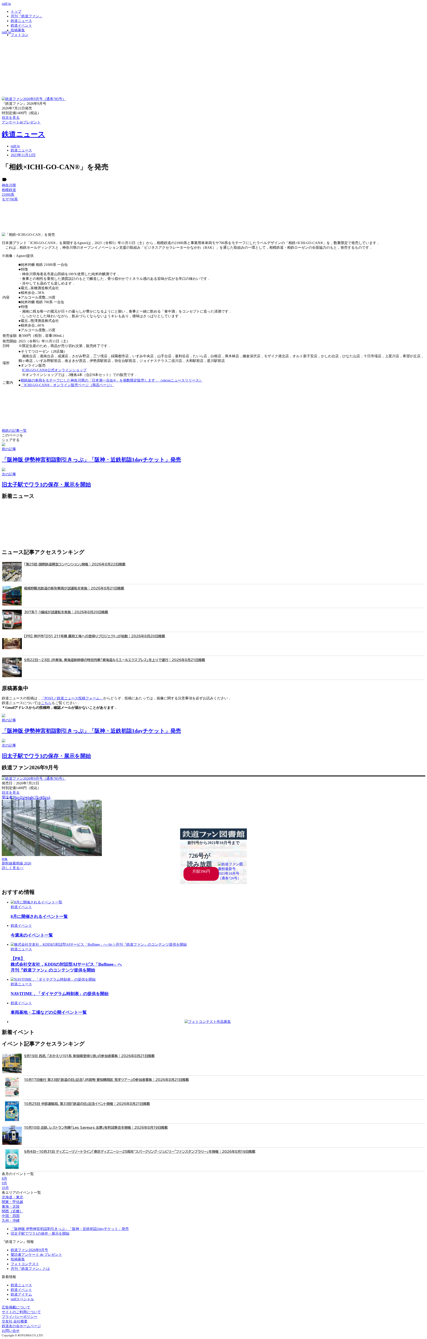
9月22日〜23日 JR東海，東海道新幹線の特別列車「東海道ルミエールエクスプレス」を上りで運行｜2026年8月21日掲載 (114, 660)
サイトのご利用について (21, 1312)
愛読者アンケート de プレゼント (36, 1254)
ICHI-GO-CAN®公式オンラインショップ (54, 370)
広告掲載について (16, 1307)
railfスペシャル (22, 1299)
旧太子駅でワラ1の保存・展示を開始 (40, 1233)
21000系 (8, 194)
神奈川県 (9, 185)
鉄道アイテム (21, 1294)
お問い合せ (11, 1331)
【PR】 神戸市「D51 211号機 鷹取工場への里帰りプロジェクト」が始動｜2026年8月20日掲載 (94, 636)
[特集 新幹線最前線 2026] (52, 855)
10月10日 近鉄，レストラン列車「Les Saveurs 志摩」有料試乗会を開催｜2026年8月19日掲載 (96, 1127)
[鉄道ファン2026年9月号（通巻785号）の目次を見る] (34, 99)
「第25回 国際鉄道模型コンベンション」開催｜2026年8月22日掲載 (74, 564)
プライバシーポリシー (19, 1317)
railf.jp (6, 4)
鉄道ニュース (21, 21)
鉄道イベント (21, 25)
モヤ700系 (10, 199)
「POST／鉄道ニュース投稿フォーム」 (72, 698)
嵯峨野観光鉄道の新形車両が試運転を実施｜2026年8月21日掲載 (74, 588)
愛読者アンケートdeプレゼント (26, 797)
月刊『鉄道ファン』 (27, 16)
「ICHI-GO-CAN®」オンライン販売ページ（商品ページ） (67, 385)
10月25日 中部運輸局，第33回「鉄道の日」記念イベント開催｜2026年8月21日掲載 (87, 1103)
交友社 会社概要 (15, 1321)
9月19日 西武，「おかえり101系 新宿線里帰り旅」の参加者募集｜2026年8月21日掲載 (89, 1056)
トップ (16, 11)
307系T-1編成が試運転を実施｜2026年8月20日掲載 (66, 612)
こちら (46, 703)
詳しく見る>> (13, 868)
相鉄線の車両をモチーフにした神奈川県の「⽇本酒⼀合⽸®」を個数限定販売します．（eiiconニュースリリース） (112, 380)
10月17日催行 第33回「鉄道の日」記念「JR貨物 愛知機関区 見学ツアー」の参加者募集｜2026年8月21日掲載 (106, 1079)
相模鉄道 (9, 190)
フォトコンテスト (25, 1264)
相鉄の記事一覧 (14, 430)
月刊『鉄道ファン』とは (30, 1268)
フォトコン (19, 35)
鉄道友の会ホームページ (21, 1326)
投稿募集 (18, 30)
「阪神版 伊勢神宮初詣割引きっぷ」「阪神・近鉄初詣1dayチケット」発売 (70, 1229)
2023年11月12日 (23, 155)
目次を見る (11, 792)
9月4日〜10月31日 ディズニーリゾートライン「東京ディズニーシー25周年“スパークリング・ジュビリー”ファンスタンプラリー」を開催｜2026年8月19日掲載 (139, 1151)
